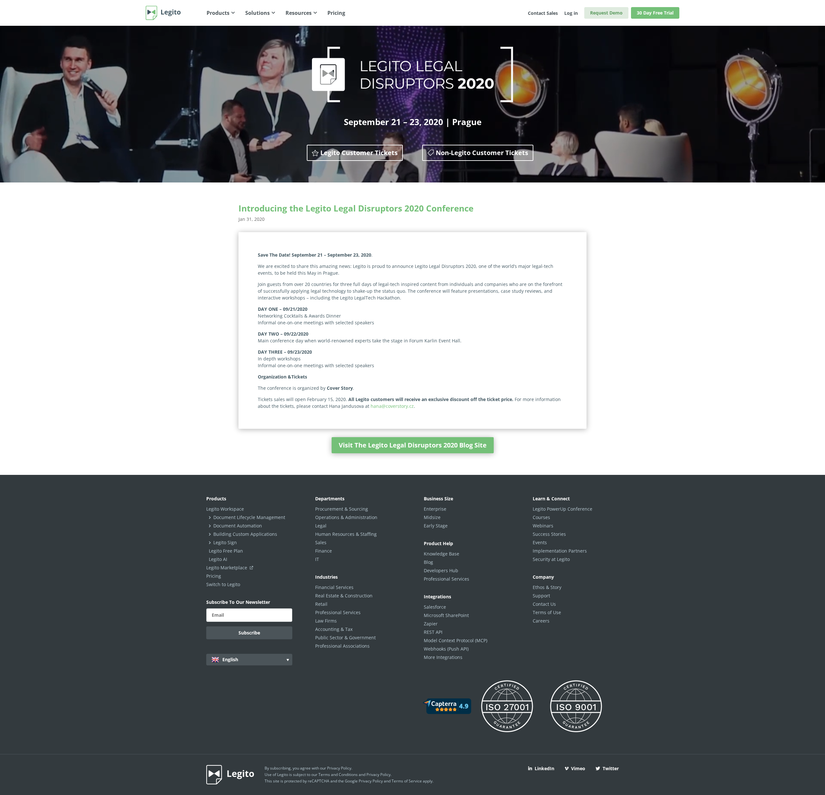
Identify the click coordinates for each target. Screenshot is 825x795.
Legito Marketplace (227, 567)
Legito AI (218, 559)
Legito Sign (225, 542)
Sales (320, 542)
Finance (323, 551)
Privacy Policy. (379, 774)
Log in (571, 13)
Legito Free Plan (226, 551)
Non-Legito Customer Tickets (482, 152)
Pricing (213, 576)
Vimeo (578, 768)
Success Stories (549, 534)
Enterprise (435, 509)
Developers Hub (441, 570)
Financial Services (334, 587)
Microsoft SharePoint (446, 615)
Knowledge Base (441, 554)
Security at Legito (551, 559)
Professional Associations (342, 646)
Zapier (431, 624)
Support (541, 596)
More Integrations (443, 657)
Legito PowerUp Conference (562, 509)
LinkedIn (544, 768)
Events (540, 542)
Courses (541, 517)
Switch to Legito (223, 584)
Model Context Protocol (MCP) (455, 640)
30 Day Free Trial (655, 13)
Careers (541, 621)
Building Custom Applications (245, 534)
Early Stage (436, 526)
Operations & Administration (346, 517)
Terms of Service (407, 781)
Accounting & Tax (334, 629)
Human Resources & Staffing (346, 534)
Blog (428, 562)
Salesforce (435, 607)
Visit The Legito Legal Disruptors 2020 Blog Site (413, 445)
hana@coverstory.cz (392, 406)
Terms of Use (547, 612)
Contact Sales (543, 13)
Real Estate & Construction (344, 596)
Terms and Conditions (338, 774)
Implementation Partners (560, 551)
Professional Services (338, 612)
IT (317, 559)
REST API (433, 632)
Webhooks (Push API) (446, 649)
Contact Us (544, 604)
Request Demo (606, 13)
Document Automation (237, 526)
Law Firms (326, 621)
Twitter (611, 768)
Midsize (432, 517)
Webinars (543, 526)
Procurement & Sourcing (341, 509)
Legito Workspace (225, 509)
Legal (320, 526)
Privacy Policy (339, 768)
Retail (321, 604)
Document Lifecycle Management (249, 517)
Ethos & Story (547, 587)
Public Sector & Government (345, 637)
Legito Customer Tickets (359, 152)
